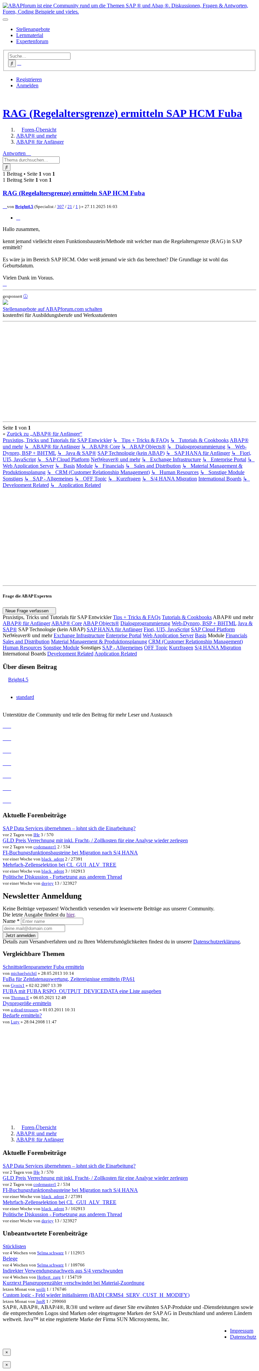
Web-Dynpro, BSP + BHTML (204, 623)
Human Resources (22, 647)
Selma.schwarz (50, 1252)
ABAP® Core (66, 623)
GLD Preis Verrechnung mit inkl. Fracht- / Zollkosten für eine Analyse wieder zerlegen (95, 840)
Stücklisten (14, 1246)
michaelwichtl (24, 973)
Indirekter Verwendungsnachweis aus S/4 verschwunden (63, 1271)
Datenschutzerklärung (216, 941)
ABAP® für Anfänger (26, 623)
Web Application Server (168, 635)
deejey (47, 883)
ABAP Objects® (101, 623)
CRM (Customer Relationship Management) (195, 641)
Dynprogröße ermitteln (27, 1003)
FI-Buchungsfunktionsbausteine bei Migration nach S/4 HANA (70, 852)
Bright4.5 (24, 206)
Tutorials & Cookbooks (187, 617)
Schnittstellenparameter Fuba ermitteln (43, 967)
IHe (36, 834)
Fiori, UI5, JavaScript (167, 629)
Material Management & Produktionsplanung (99, 641)
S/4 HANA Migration (218, 647)
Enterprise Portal (123, 635)
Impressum (241, 1331)
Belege (10, 1258)
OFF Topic (156, 647)
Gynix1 (18, 985)
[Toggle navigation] (5, 20)
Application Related (115, 654)
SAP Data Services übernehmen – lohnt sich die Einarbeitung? (69, 828)
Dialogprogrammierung (145, 623)
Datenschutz (243, 1337)
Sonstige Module (61, 647)
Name (11, 921)
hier (70, 914)
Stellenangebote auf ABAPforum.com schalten (52, 309)
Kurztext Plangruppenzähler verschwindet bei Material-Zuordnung (73, 1283)
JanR (40, 1301)
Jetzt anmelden (20, 935)
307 (60, 206)
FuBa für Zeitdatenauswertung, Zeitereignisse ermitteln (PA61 (69, 979)
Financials (236, 635)
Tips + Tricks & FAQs (137, 617)
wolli (41, 1289)
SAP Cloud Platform (213, 629)
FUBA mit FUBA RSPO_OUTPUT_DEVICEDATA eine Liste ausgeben (82, 991)
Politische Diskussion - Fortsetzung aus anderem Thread (62, 877)
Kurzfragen (181, 647)
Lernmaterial (29, 35)
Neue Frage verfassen (27, 610)
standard (25, 697)
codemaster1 (44, 846)
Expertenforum (32, 41)
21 (69, 206)
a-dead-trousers (24, 1009)
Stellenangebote (33, 29)
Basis (200, 635)
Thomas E (20, 997)
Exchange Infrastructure (79, 635)
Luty (15, 1021)
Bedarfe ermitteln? (22, 1015)
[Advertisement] (129, 371)
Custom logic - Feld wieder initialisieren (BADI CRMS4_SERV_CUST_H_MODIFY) (96, 1295)
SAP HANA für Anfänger (114, 629)
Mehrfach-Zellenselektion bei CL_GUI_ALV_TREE (59, 865)
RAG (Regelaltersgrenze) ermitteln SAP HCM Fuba (122, 113)
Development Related (70, 654)
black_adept (52, 859)
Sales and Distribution (26, 641)
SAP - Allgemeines (122, 647)
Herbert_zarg (49, 1277)
